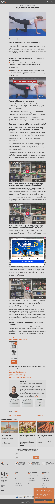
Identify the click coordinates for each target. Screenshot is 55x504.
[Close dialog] (44, 238)
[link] (27, 248)
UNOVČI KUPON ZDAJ (27, 261)
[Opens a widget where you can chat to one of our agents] (51, 502)
